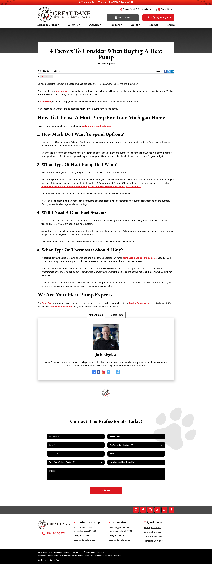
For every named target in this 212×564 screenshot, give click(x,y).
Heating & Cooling (47, 24)
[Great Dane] (64, 14)
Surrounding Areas (146, 9)
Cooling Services (152, 532)
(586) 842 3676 (116, 535)
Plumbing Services (153, 541)
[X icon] (108, 372)
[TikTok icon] (113, 372)
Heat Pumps (46, 77)
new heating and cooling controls (140, 258)
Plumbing (94, 24)
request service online (61, 306)
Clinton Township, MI (139, 303)
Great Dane (45, 101)
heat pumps (61, 91)
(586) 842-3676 (55, 533)
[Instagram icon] (103, 372)
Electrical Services (153, 536)
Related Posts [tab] (116, 315)
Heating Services (152, 527)
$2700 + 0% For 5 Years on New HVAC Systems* (105, 2)
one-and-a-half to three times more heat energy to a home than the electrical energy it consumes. (91, 186)
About (134, 24)
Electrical (73, 24)
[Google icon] (94, 372)
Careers (171, 24)
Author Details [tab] (96, 315)
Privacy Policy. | (77, 552)
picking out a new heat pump (96, 126)
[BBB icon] (118, 372)
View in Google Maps (84, 540)
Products (115, 24)
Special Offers (167, 9)
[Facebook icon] (98, 372)
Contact (153, 24)
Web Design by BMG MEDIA (48, 560)
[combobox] (136, 445)
